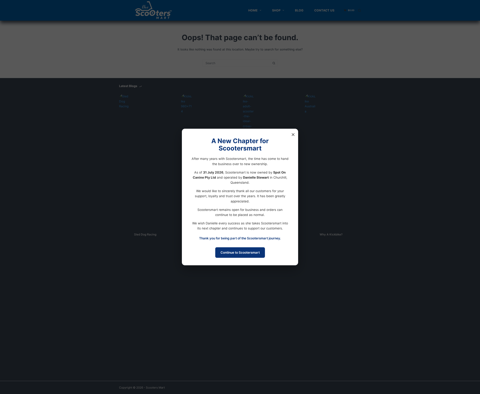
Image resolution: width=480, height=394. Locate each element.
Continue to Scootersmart (240, 252)
